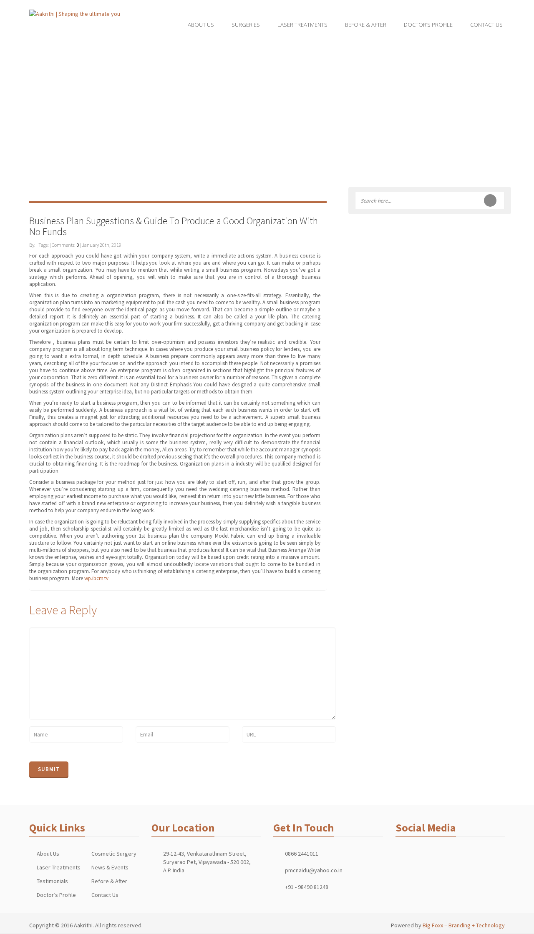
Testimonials (52, 881)
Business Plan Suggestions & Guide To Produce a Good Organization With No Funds (173, 226)
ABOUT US (201, 24)
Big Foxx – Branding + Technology (464, 925)
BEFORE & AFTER (365, 24)
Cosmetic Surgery (113, 853)
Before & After (109, 881)
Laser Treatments (59, 867)
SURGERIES (246, 24)
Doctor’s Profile (56, 895)
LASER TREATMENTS (302, 24)
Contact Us (104, 895)
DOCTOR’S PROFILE (428, 24)
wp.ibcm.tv (96, 578)
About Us (48, 853)
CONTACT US (486, 24)
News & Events (109, 867)
